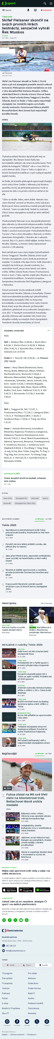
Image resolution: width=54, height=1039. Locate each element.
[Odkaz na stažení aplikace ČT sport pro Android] (26, 889)
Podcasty (6, 993)
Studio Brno (33, 983)
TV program (7, 973)
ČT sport (5, 36)
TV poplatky (7, 983)
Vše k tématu (46, 603)
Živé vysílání (7, 978)
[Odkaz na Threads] (27, 920)
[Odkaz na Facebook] (10, 920)
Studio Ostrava (34, 988)
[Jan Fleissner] (27, 56)
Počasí (5, 998)
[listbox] (27, 965)
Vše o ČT (5, 1013)
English (4, 1034)
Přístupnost (31, 1034)
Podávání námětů (35, 1003)
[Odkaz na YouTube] (21, 920)
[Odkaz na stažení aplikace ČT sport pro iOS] (9, 889)
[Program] (35, 10)
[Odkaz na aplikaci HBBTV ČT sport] (42, 889)
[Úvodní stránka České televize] (12, 930)
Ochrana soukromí (17, 1034)
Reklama (32, 978)
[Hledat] (45, 3)
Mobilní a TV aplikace (11, 1008)
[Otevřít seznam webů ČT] (51, 3)
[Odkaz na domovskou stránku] (12, 3)
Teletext (5, 988)
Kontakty (32, 1013)
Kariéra (31, 998)
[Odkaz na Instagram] (4, 920)
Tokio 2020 (7, 16)
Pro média (32, 973)
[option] (10, 965)
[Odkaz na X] (15, 920)
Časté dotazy (33, 1008)
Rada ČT (31, 993)
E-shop (5, 1003)
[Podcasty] (28, 10)
